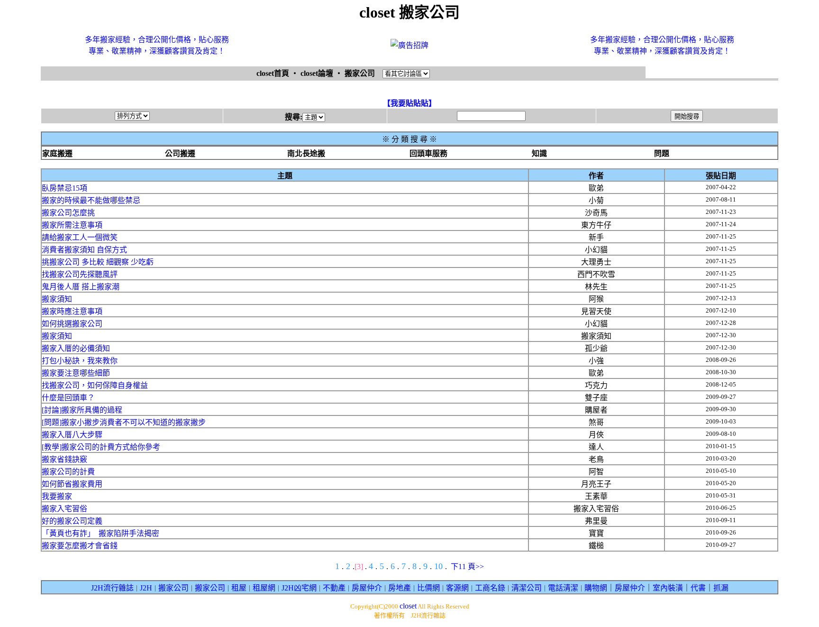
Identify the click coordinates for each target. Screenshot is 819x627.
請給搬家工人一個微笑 (80, 237)
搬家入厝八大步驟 (72, 435)
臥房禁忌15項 (64, 188)
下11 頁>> (467, 566)
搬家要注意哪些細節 (76, 373)
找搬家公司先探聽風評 (80, 274)
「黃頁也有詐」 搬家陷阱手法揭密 (100, 533)
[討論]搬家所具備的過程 (82, 410)
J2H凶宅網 (299, 588)
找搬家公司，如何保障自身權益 (95, 385)
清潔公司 (526, 588)
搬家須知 (57, 299)
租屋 (238, 588)
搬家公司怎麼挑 (68, 213)
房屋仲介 (367, 588)
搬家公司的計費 (68, 472)
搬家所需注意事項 (72, 225)
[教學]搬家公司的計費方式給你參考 (101, 447)
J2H (146, 588)
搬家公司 (173, 588)
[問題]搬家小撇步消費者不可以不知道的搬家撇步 (124, 422)
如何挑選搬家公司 (72, 324)
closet (408, 606)
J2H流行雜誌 (112, 588)
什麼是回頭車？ (68, 398)
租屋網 (264, 588)
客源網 (457, 588)
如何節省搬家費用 (72, 484)
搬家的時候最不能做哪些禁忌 (91, 200)
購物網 (595, 588)
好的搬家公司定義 (72, 521)
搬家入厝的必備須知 (76, 348)
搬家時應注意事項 (72, 311)
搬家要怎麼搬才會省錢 (80, 546)
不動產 (334, 588)
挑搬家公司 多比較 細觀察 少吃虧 (98, 262)
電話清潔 (563, 588)
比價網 (428, 588)
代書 (698, 588)
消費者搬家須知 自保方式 (84, 250)
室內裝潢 (668, 588)
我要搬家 (57, 496)
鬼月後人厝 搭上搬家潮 (80, 287)
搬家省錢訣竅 (64, 459)
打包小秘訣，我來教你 (80, 361)
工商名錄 (490, 588)
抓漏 (720, 588)
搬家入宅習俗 (64, 509)
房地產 (399, 588)
